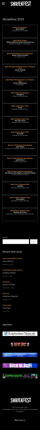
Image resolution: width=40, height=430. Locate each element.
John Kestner (8, 261)
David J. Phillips (9, 285)
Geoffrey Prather (9, 273)
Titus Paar (7, 308)
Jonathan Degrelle (10, 296)
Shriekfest (17, 407)
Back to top (19, 420)
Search (5, 238)
